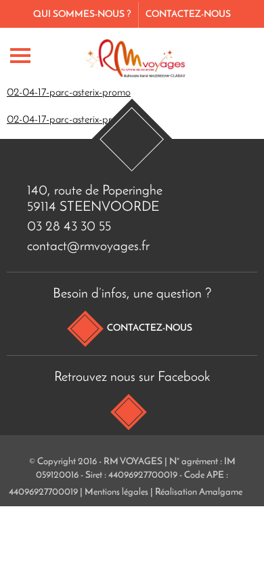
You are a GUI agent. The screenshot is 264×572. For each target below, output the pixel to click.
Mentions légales (116, 492)
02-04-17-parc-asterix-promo (69, 92)
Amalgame (220, 492)
